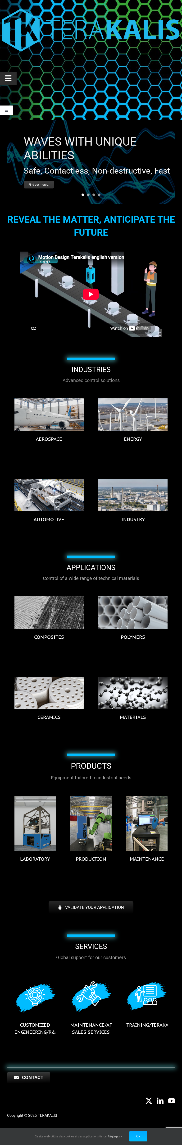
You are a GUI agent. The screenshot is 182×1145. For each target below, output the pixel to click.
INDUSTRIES (91, 369)
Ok (138, 1136)
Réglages (114, 1136)
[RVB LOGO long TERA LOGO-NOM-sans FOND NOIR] (91, 7)
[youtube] (171, 1101)
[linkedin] (160, 1101)
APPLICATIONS (91, 567)
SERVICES (91, 946)
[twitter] (149, 1101)
